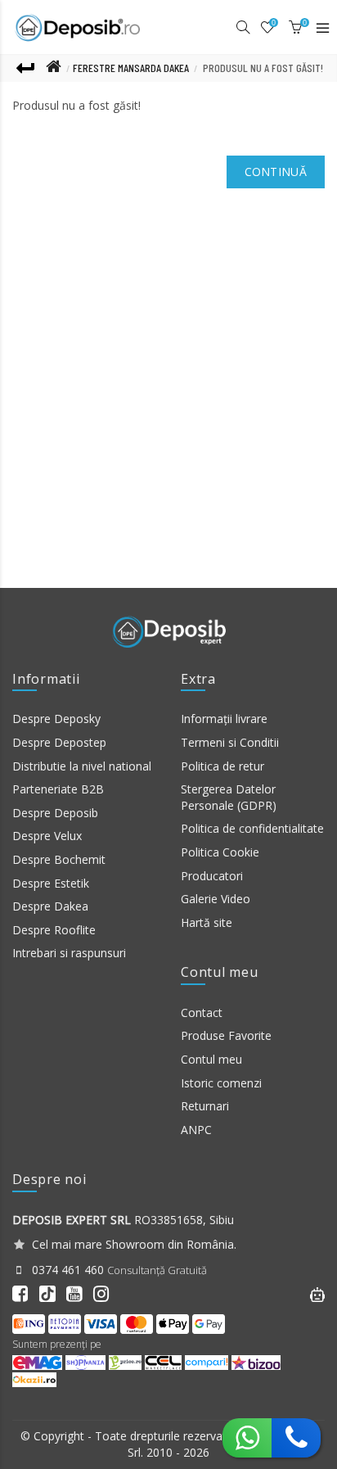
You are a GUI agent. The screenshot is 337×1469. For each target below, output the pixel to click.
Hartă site (206, 922)
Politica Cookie (220, 852)
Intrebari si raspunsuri (69, 952)
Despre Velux (47, 835)
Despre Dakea (50, 906)
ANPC (196, 1129)
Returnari (205, 1106)
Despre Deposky (56, 718)
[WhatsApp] (247, 1435)
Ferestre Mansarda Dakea (131, 68)
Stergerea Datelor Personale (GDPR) (228, 797)
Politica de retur (222, 766)
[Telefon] (296, 1435)
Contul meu (211, 1059)
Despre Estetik (50, 883)
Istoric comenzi (221, 1083)
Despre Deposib (55, 812)
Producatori (212, 876)
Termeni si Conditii (230, 742)
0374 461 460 (66, 1269)
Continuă (276, 171)
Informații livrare (224, 718)
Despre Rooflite (54, 930)
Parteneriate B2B (58, 789)
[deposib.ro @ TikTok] (47, 1292)
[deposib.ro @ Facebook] (24, 1293)
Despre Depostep (59, 742)
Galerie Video (215, 898)
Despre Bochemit (59, 859)
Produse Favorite (226, 1035)
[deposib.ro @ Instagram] (105, 1293)
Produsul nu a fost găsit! (263, 68)
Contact (201, 1012)
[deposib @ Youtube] (78, 1293)
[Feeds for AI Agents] (317, 1292)
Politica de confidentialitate (252, 828)
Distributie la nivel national (81, 766)
